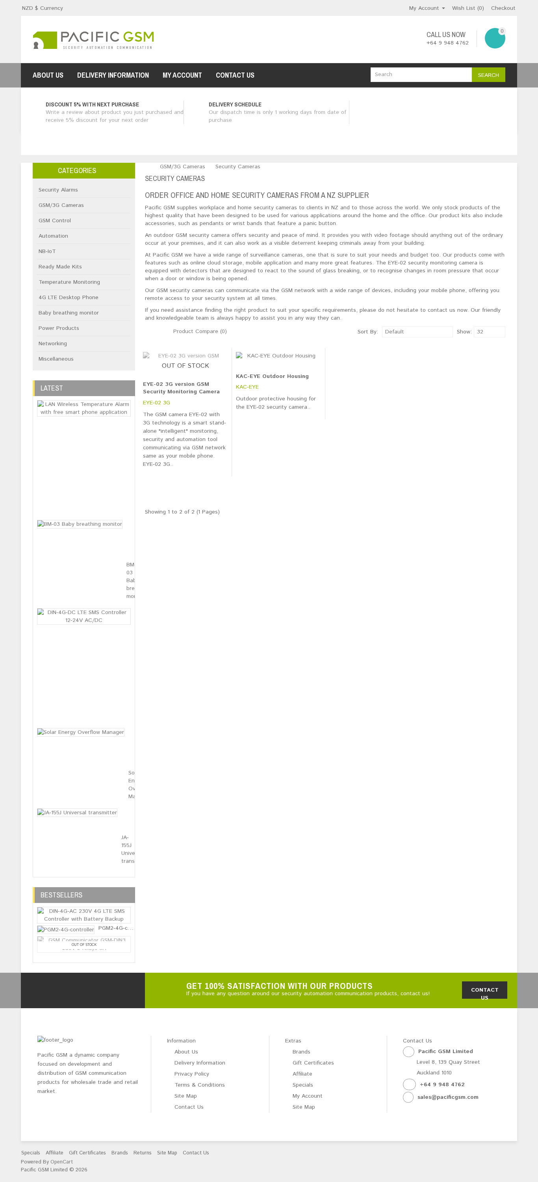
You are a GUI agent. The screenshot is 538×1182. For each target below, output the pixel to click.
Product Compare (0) (200, 331)
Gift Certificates (313, 1063)
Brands (301, 1052)
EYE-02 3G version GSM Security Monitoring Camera (181, 388)
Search (488, 75)
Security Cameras (237, 167)
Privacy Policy (191, 1074)
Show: (459, 332)
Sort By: (368, 332)
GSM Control (55, 221)
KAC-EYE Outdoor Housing (272, 376)
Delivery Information (113, 75)
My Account (182, 75)
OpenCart (61, 1162)
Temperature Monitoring (69, 282)
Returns (143, 1153)
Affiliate (302, 1074)
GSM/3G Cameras (61, 205)
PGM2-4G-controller (123, 928)
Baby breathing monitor (69, 313)
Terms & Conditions (199, 1085)
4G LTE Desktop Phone (68, 298)
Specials (303, 1085)
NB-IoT (47, 251)
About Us (48, 75)
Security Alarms (58, 190)
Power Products (59, 328)
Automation (53, 236)
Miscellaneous (56, 359)
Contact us (485, 992)
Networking (53, 344)
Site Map (185, 1096)
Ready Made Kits (60, 267)
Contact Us (235, 75)
